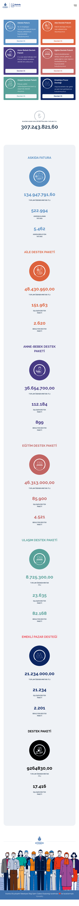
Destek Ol (21, 41)
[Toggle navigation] (75, 5)
